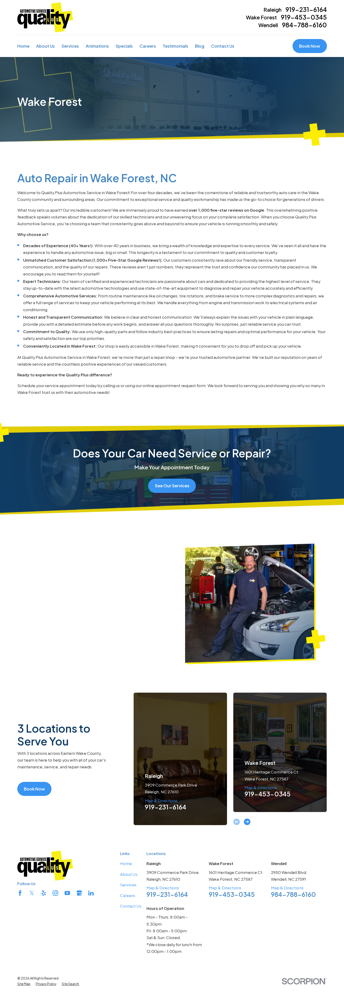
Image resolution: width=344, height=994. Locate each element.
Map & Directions (161, 800)
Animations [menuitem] (97, 46)
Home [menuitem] (23, 46)
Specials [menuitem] (124, 46)
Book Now (309, 46)
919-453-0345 (304, 17)
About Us (128, 874)
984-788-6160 (304, 25)
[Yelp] (43, 893)
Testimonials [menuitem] (175, 46)
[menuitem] (23, 984)
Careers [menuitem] (147, 46)
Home (126, 863)
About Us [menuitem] (45, 46)
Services (128, 884)
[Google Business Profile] (79, 893)
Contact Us (130, 906)
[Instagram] (55, 893)
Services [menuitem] (70, 46)
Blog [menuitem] (199, 46)
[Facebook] (20, 893)
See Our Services (172, 485)
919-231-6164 (306, 10)
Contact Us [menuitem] (222, 46)
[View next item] (247, 822)
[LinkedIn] (91, 893)
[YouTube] (67, 893)
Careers (127, 895)
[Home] (45, 17)
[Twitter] (31, 893)
